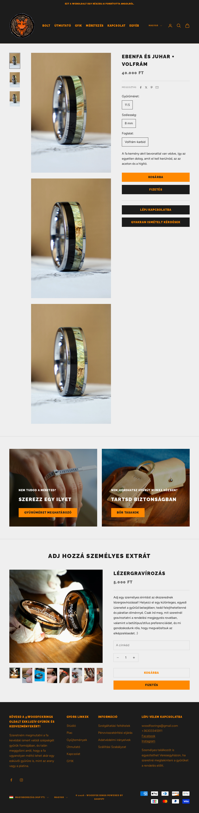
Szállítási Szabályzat (112, 747)
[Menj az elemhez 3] (14, 99)
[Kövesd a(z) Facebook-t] (11, 780)
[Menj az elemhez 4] (52, 675)
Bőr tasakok (128, 512)
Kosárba (155, 177)
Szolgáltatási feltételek (114, 726)
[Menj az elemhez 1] (14, 61)
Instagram (148, 741)
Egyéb (134, 25)
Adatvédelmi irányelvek (114, 740)
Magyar (153, 25)
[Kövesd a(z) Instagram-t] (21, 780)
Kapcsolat (116, 25)
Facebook (148, 736)
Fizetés (155, 189)
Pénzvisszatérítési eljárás (115, 733)
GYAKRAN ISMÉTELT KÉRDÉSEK (156, 222)
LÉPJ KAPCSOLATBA (155, 210)
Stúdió (71, 726)
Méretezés (94, 25)
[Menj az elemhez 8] (101, 675)
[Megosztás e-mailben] (157, 87)
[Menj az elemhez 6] (77, 675)
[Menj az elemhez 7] (89, 675)
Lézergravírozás (139, 573)
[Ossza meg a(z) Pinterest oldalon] (151, 87)
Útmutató (62, 25)
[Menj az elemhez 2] (14, 80)
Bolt (46, 25)
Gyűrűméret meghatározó (48, 512)
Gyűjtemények (77, 740)
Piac (69, 733)
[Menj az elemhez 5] (64, 675)
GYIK (78, 25)
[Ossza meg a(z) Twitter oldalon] (146, 87)
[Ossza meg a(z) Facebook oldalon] (140, 87)
